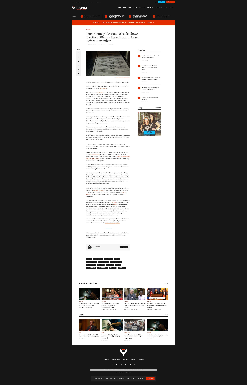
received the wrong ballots (112, 223)
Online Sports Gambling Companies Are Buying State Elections (89, 304)
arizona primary (98, 259)
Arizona (89, 259)
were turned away (95, 154)
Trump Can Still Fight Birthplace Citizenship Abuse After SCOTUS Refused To (111, 336)
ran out (114, 202)
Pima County (100, 264)
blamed (115, 204)
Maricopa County (91, 264)
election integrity (92, 262)
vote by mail (121, 267)
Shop (140, 108)
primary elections (102, 267)
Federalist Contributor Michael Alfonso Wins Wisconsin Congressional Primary (110, 305)
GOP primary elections (116, 262)
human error (103, 88)
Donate (162, 2)
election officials (104, 262)
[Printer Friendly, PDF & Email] (78, 74)
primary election (91, 267)
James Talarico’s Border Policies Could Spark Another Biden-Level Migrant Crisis (133, 336)
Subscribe (170, 2)
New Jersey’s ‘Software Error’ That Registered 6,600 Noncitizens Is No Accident (157, 305)
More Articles (124, 247)
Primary (118, 264)
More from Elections (88, 283)
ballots (117, 259)
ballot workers (108, 259)
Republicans (112, 267)
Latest (81, 314)
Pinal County (110, 264)
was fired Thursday (98, 190)
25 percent (100, 92)
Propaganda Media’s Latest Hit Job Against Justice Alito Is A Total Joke (89, 336)
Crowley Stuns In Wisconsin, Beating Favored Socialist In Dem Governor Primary (134, 305)
